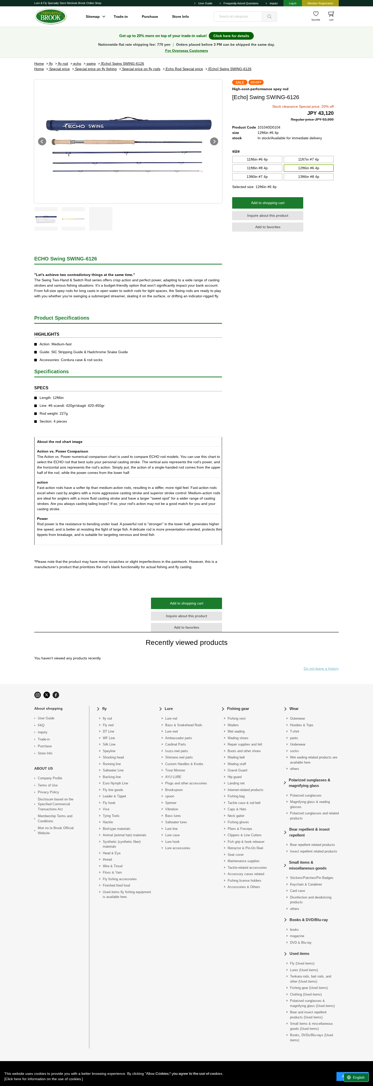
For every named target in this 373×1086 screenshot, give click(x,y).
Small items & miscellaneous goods (308, 865)
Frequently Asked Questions (241, 3)
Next (214, 141)
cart (331, 19)
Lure (169, 708)
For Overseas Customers (186, 51)
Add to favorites (267, 227)
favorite (316, 19)
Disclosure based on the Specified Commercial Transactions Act (55, 804)
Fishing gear (238, 708)
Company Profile (50, 778)
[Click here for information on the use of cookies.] (43, 1079)
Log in (292, 3)
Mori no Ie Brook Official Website (56, 830)
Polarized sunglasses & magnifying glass (309, 783)
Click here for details (231, 36)
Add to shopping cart (267, 203)
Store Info (180, 16)
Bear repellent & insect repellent (309, 832)
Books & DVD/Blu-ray (309, 920)
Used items (299, 953)
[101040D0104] (46, 218)
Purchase (150, 16)
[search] (269, 16)
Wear (294, 708)
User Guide (205, 3)
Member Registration (320, 3)
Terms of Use (48, 785)
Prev (42, 141)
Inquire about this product (267, 215)
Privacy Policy (48, 792)
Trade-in (121, 16)
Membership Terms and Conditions (55, 818)
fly (104, 708)
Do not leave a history (321, 668)
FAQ (41, 725)
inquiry (274, 3)
